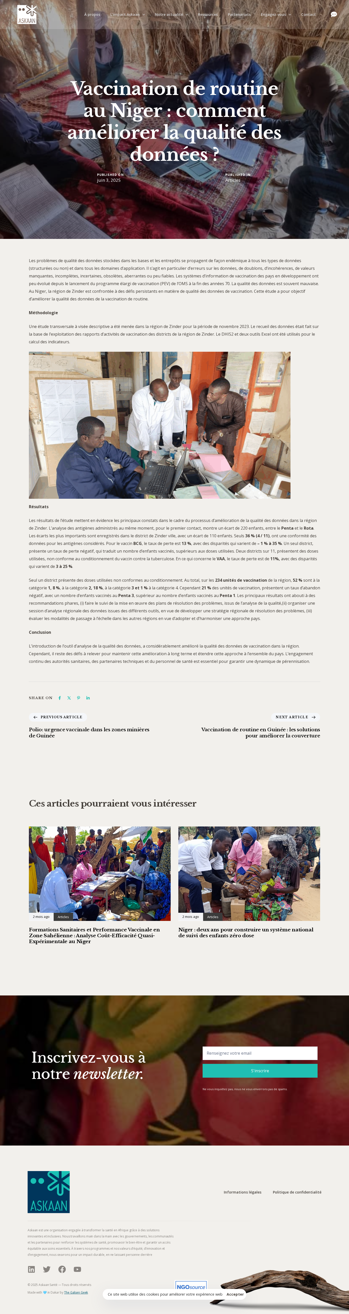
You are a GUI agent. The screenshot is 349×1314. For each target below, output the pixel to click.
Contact (308, 14)
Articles (232, 180)
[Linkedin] (88, 698)
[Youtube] (77, 1269)
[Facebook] (60, 698)
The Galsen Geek (76, 1292)
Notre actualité (169, 14)
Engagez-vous (273, 14)
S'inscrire (260, 1071)
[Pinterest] (78, 698)
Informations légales (242, 1192)
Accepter (235, 1294)
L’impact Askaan (125, 14)
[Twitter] (47, 1269)
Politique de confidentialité (297, 1192)
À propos (92, 14)
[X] (69, 698)
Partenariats (239, 14)
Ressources (208, 14)
